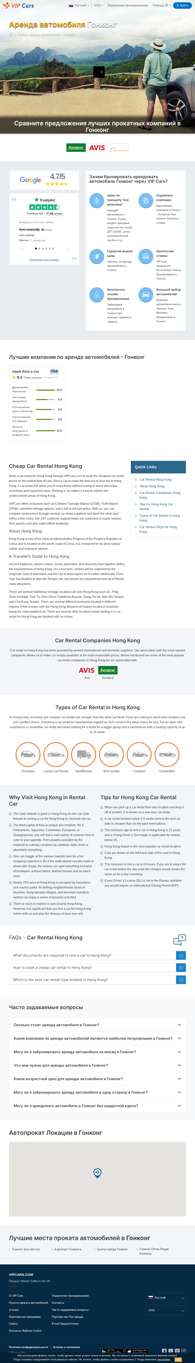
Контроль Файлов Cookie (25, 1330)
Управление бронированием (127, 5)
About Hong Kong (152, 486)
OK (178, 1359)
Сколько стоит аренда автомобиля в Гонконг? (56, 1025)
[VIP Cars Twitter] (171, 1352)
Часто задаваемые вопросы (70, 1309)
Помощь (159, 5)
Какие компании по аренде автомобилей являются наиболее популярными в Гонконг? (93, 1038)
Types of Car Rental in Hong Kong (160, 518)
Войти (184, 5)
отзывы (14, 1309)
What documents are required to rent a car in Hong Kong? (62, 955)
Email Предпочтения (65, 1323)
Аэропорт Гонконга (67, 1249)
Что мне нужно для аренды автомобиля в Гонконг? (61, 1065)
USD (97, 5)
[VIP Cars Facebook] (164, 1352)
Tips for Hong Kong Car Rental (156, 506)
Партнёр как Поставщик (67, 1316)
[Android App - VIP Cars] (112, 1351)
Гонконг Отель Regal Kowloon (154, 1251)
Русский (80, 5)
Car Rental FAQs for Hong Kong (158, 529)
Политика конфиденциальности (28, 1347)
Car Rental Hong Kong (155, 479)
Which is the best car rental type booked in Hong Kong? (60, 980)
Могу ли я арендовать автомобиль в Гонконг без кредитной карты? (76, 1106)
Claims (13, 1323)
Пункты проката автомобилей (28, 1302)
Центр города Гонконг (112, 1249)
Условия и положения (66, 1347)
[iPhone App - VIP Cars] (137, 1351)
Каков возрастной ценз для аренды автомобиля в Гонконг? (68, 1079)
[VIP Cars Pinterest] (177, 1352)
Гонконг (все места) (26, 1249)
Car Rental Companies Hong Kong (160, 495)
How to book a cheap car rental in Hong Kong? (52, 968)
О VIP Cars (16, 1295)
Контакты (58, 1302)
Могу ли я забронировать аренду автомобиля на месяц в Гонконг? (75, 1052)
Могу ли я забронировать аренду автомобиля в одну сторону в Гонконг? (81, 1092)
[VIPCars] (11, 34)
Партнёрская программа (25, 1316)
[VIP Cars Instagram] (183, 1352)
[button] (97, 1174)
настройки (163, 1359)
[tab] (97, 955)
